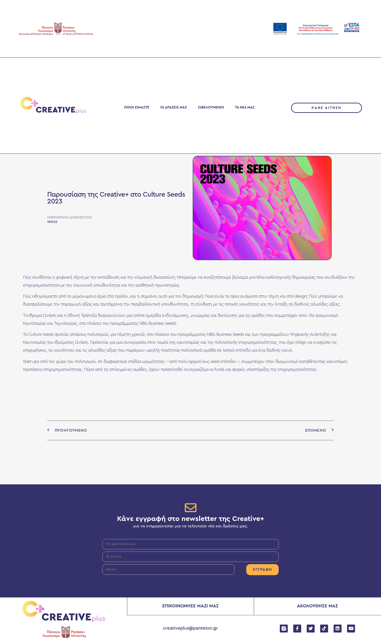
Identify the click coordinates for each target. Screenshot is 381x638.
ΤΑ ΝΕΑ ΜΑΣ (245, 107)
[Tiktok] (324, 628)
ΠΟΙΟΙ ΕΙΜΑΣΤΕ (136, 107)
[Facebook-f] (297, 628)
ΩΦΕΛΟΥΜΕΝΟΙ (211, 107)
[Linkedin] (338, 628)
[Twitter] (311, 628)
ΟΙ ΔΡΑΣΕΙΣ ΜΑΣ (173, 107)
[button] (326, 108)
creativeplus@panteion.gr (190, 628)
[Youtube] (351, 628)
